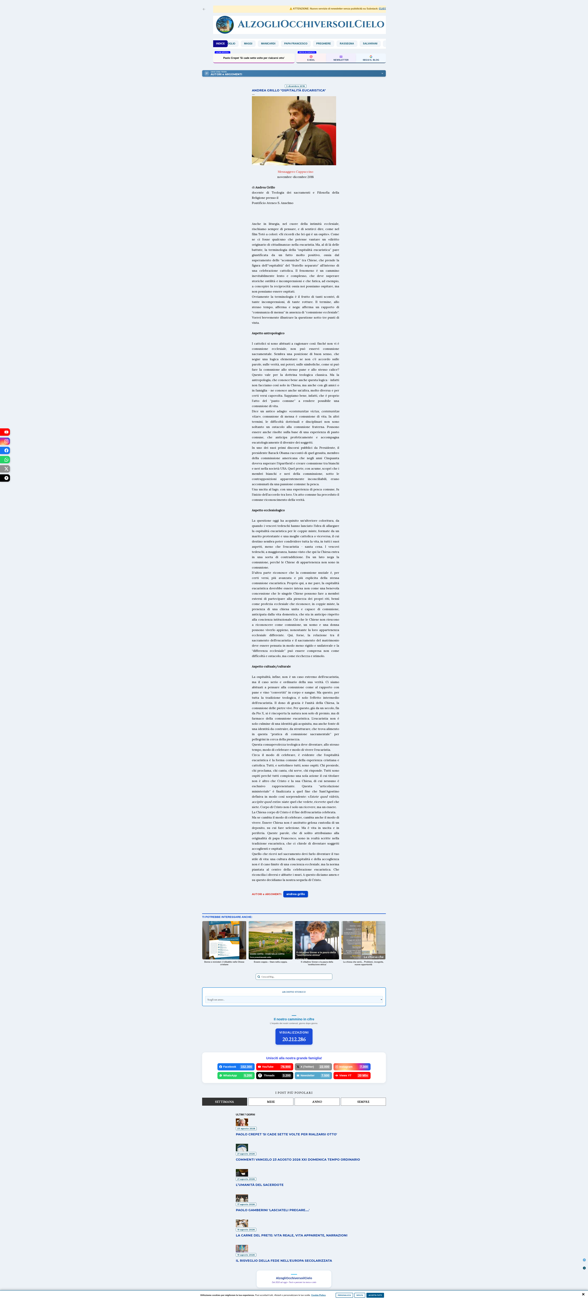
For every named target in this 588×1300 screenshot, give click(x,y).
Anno (317, 1102)
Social (325, 43)
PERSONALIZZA (344, 1295)
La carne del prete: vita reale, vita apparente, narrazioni (291, 1235)
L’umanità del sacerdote (260, 1185)
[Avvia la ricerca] (258, 976)
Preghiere (258, 43)
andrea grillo (295, 894)
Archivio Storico (294, 991)
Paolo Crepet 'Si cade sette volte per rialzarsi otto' (286, 1134)
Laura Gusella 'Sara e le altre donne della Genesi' (254, 58)
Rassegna (281, 43)
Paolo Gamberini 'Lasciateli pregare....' (272, 1210)
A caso (385, 43)
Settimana (224, 1102)
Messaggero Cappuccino (295, 172)
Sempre (363, 1102)
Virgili (367, 43)
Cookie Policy (318, 1295)
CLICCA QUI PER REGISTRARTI (344, 8)
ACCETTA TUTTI (375, 1295)
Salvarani (304, 43)
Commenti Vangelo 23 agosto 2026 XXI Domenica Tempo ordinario (298, 1159)
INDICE (220, 43)
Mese (271, 1102)
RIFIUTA (359, 1295)
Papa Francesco (230, 43)
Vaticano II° (346, 43)
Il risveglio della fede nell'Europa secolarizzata (284, 1260)
